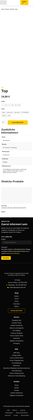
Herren (7, 9)
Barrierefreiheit (25, 415)
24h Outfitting (16, 330)
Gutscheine (16, 304)
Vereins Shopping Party (16, 373)
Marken (16, 306)
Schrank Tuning (16, 323)
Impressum (8, 415)
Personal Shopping (16, 333)
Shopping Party (16, 320)
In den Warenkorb (17, 122)
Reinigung (16, 343)
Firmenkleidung (16, 363)
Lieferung (22, 410)
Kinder (17, 301)
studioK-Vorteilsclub (16, 325)
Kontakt (16, 390)
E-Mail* (3, 239)
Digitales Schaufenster (16, 341)
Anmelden (6, 258)
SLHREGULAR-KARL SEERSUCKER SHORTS (13, 208)
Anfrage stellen (16, 355)
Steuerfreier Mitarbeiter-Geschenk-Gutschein (16, 368)
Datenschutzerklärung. (13, 253)
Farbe (3, 108)
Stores (16, 385)
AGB (8, 410)
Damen (16, 296)
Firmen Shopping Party (16, 360)
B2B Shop (16, 353)
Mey (2, 87)
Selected (4, 206)
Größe (3, 101)
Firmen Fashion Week (16, 335)
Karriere (16, 388)
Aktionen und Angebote (16, 328)
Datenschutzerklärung (22, 412)
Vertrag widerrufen (16, 310)
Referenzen (16, 365)
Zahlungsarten (9, 412)
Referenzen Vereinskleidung (16, 376)
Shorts (12, 9)
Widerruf (15, 410)
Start (2, 9)
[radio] (3, 105)
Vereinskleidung (16, 370)
